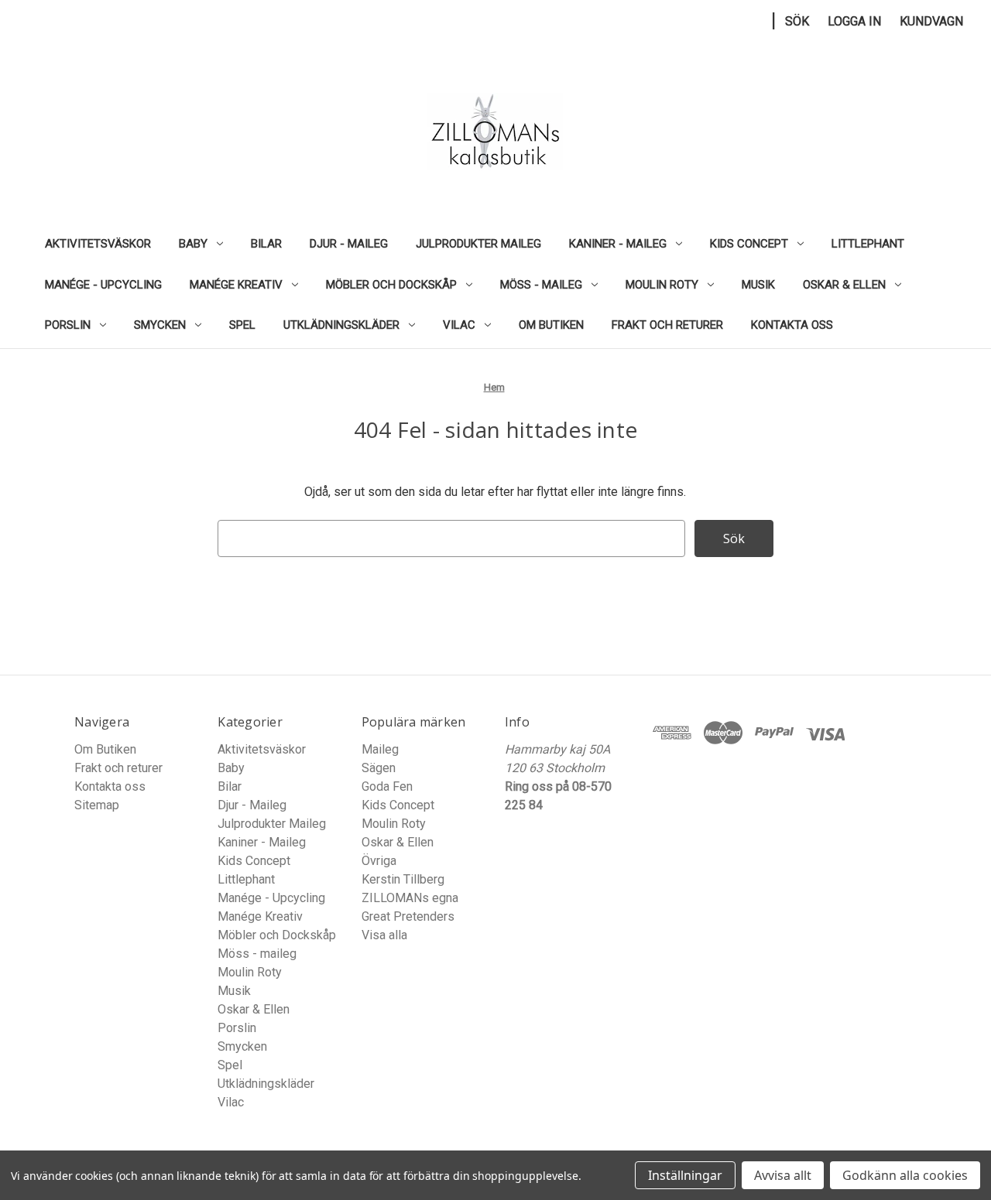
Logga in (854, 21)
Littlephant (868, 244)
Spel (242, 325)
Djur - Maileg (349, 244)
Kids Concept (749, 244)
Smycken (160, 325)
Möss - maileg (541, 285)
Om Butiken (551, 325)
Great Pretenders (408, 916)
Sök (797, 21)
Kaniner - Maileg (618, 244)
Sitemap (96, 805)
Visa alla (384, 935)
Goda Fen (387, 786)
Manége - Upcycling (103, 285)
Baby (193, 244)
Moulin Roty (662, 285)
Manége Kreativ (236, 285)
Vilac (459, 325)
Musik (758, 285)
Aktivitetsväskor (98, 244)
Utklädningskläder (341, 325)
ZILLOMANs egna (410, 898)
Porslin (68, 325)
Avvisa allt (782, 1175)
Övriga (379, 860)
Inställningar (685, 1175)
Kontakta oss (792, 325)
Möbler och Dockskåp (391, 285)
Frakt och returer (667, 325)
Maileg (380, 749)
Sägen (379, 768)
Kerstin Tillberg (403, 879)
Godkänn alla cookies (905, 1175)
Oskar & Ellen (844, 285)
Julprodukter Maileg (478, 244)
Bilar (266, 244)
